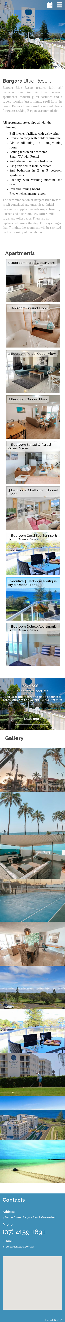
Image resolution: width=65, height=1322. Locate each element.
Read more (32, 719)
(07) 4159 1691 (24, 1232)
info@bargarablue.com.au (18, 1246)
